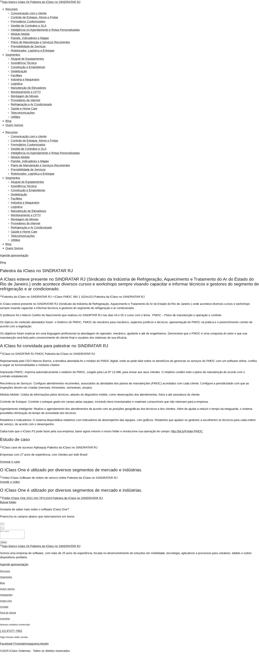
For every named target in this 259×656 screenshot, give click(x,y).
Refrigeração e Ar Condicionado (31, 104)
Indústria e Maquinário (25, 79)
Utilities (15, 117)
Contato (4, 607)
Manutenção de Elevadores (28, 88)
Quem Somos (14, 125)
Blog (8, 121)
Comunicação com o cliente (29, 13)
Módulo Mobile (20, 34)
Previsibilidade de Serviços (28, 46)
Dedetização (19, 71)
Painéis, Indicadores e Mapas (30, 38)
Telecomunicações (23, 112)
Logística (16, 83)
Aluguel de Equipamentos (27, 58)
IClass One (6, 601)
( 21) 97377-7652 (11, 631)
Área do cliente (8, 612)
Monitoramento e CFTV (26, 92)
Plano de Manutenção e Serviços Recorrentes (40, 42)
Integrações (6, 595)
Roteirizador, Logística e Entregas (32, 50)
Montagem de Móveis (24, 96)
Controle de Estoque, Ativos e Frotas (34, 17)
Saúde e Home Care (24, 108)
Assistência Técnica (24, 63)
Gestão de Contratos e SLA (28, 25)
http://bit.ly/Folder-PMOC (187, 431)
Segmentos (12, 54)
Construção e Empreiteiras (28, 67)
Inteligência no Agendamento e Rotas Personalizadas (45, 29)
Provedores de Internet (25, 100)
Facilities (16, 75)
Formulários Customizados (28, 21)
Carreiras (5, 618)
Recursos (11, 9)
